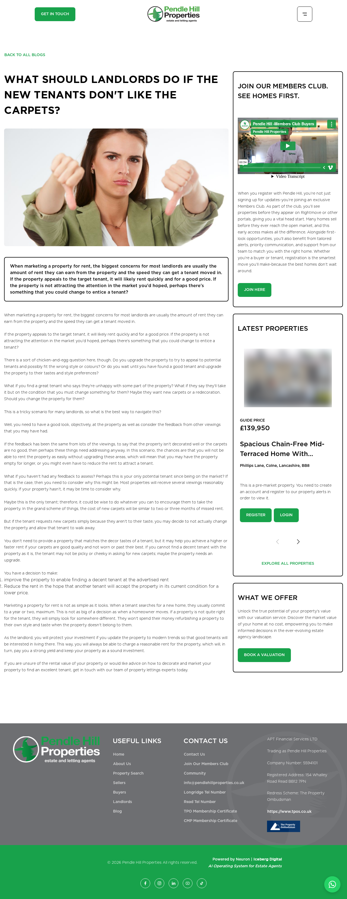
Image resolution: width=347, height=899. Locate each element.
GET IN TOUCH (55, 14)
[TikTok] (202, 883)
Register (255, 515)
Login (286, 515)
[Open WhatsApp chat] (332, 884)
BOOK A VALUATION (264, 655)
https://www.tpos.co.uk (289, 812)
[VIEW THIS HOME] (288, 378)
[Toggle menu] (304, 14)
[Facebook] (145, 883)
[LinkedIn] (173, 883)
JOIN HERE (254, 290)
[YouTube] (187, 883)
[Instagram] (159, 883)
